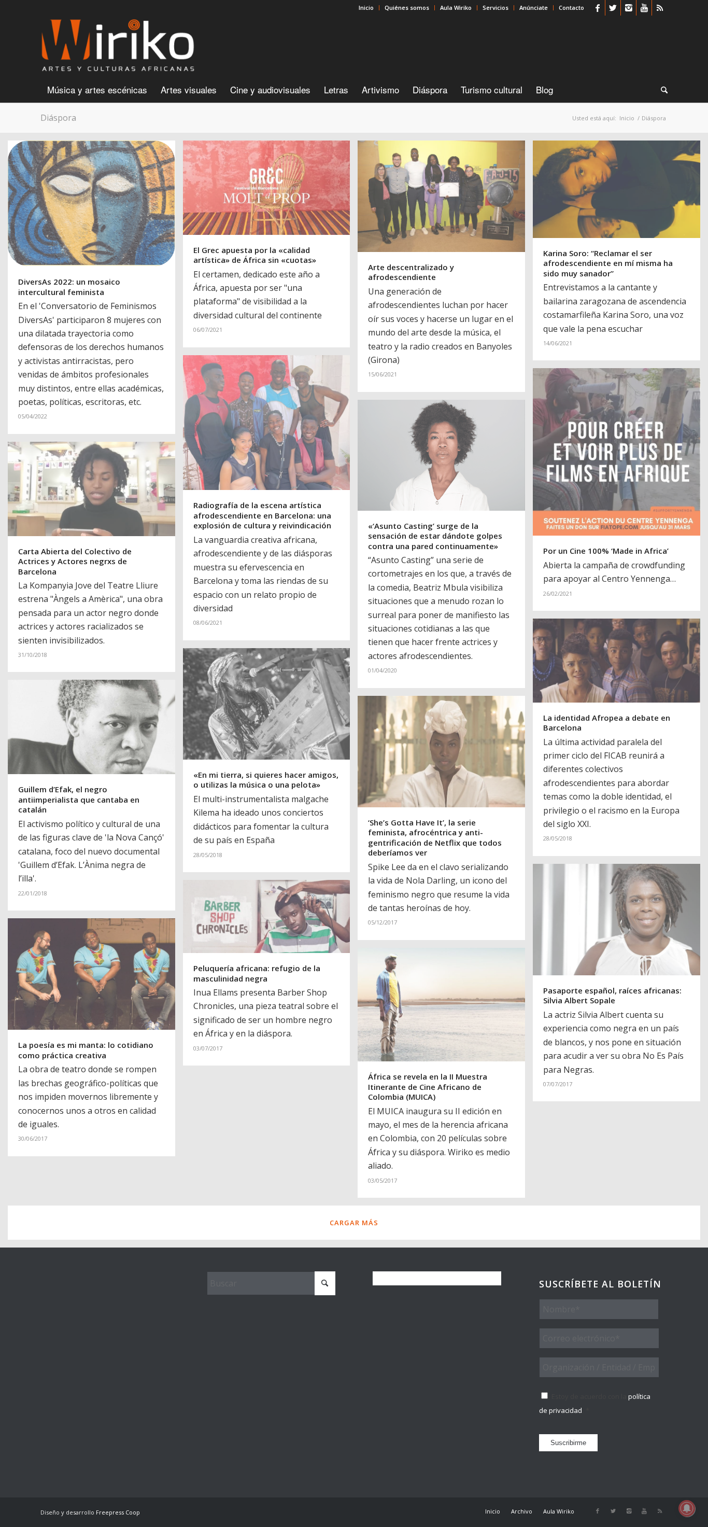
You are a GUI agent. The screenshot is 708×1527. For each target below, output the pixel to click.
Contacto (571, 7)
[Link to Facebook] (597, 8)
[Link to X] (612, 8)
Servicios (495, 7)
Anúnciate (533, 7)
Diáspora (58, 117)
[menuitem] (366, 7)
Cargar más (354, 1222)
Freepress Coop (118, 1512)
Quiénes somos (407, 7)
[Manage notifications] (686, 1508)
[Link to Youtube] (644, 8)
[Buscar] (661, 90)
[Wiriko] (117, 46)
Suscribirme (568, 1443)
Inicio (366, 7)
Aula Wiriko (456, 7)
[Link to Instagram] (628, 8)
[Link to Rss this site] (660, 8)
